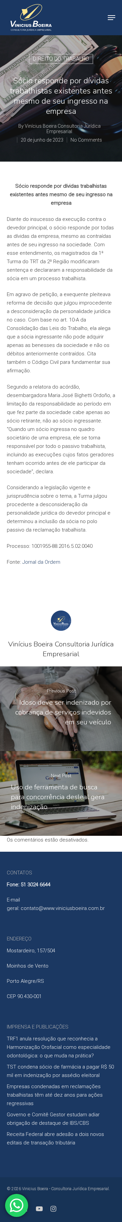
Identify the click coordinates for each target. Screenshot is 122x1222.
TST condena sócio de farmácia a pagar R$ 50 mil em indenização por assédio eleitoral (60, 1071)
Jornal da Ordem (41, 562)
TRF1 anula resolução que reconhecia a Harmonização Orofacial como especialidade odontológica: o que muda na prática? (58, 1047)
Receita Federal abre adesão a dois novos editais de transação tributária (55, 1138)
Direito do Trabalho (61, 59)
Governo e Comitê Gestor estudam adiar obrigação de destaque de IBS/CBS (53, 1119)
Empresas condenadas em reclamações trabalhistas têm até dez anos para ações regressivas (55, 1094)
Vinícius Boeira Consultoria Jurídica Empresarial (63, 128)
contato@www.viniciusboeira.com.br (63, 908)
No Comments (86, 140)
